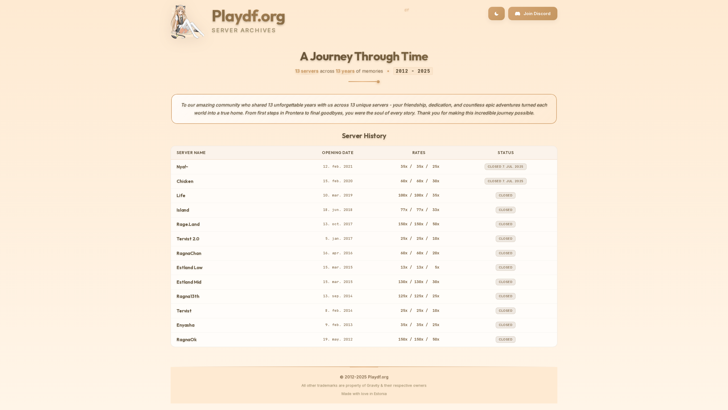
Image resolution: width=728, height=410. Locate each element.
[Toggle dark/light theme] (496, 13)
